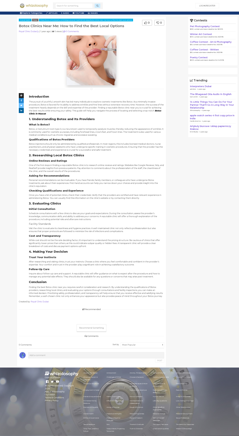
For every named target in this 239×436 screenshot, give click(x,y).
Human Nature (158, 396)
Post (159, 360)
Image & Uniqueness (183, 396)
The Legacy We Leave (160, 424)
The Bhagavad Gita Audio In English (211, 94)
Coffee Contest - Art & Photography (211, 42)
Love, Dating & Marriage (184, 401)
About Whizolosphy (55, 391)
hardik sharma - (196, 121)
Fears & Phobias (181, 390)
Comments (72, 31)
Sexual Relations (89, 424)
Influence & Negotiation (115, 401)
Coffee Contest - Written (204, 49)
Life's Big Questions (160, 401)
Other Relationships (183, 407)
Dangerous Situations (91, 383)
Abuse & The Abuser (90, 373)
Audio (66, 13)
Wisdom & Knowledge (184, 429)
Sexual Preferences (182, 418)
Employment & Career (91, 390)
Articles (53, 13)
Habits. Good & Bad (113, 396)
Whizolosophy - (196, 110)
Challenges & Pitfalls (114, 377)
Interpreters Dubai (200, 86)
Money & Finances (113, 407)
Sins (108, 424)
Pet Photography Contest (205, 26)
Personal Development (184, 414)
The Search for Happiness (185, 424)
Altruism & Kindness (183, 373)
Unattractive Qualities (161, 429)
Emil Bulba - (194, 132)
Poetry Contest (199, 57)
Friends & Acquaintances (92, 396)
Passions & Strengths (114, 414)
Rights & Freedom (136, 418)
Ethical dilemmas (113, 390)
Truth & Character (136, 429)
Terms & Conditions (54, 397)
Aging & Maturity (159, 373)
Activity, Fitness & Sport (138, 373)
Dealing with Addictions (115, 383)
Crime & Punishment (183, 377)
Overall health (25, 20)
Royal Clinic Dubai (28, 31)
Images (94, 13)
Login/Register (207, 6)
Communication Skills (161, 377)
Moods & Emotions (136, 407)
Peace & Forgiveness (137, 414)
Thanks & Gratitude (137, 424)
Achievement (111, 373)
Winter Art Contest (201, 34)
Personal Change (159, 414)
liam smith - (194, 97)
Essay (35, 20)
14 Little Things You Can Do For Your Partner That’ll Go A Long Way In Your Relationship (212, 105)
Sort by (116, 344)
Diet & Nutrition (181, 383)
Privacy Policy (52, 400)
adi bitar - (193, 89)
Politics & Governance (91, 418)
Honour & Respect (136, 396)
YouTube (79, 13)
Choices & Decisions (137, 377)
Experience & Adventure (138, 390)
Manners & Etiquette (90, 407)
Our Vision (50, 394)
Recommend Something (91, 328)
